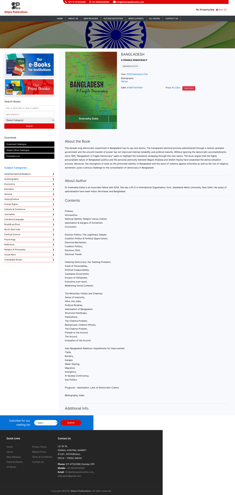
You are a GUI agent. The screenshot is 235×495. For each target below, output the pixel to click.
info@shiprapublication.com (130, 2)
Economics (9, 184)
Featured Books (15, 462)
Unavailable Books (13, 259)
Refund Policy (39, 451)
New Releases (91, 18)
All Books (154, 18)
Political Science (12, 234)
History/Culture (11, 199)
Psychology (10, 239)
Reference (9, 244)
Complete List (13, 156)
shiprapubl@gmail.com (69, 476)
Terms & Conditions (42, 457)
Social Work (10, 254)
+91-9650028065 (100, 2)
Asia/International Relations (17, 174)
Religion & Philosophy (14, 249)
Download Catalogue (16, 144)
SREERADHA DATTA (130, 66)
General (8, 194)
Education (9, 189)
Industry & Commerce (14, 209)
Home (60, 18)
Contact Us (172, 18)
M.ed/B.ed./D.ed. (12, 224)
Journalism (9, 214)
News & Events (136, 18)
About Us (73, 18)
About (10, 451)
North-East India (12, 229)
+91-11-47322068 (77, 2)
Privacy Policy (39, 446)
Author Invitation (113, 18)
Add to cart (189, 88)
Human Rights (11, 204)
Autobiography (11, 179)
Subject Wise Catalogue (17, 150)
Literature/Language (14, 219)
